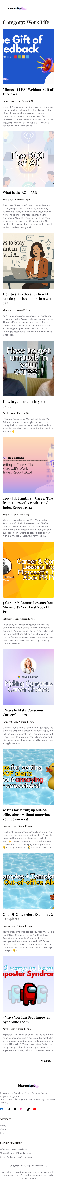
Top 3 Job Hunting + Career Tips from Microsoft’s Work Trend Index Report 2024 (28, 503)
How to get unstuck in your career (24, 403)
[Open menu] (48, 7)
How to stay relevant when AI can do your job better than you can (27, 298)
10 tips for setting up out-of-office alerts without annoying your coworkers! (26, 814)
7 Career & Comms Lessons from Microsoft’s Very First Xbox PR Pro (28, 607)
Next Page (47, 1060)
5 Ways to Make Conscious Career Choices (23, 712)
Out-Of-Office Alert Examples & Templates (28, 916)
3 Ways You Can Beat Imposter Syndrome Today (26, 1019)
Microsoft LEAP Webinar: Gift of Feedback (28, 91)
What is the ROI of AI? (20, 192)
